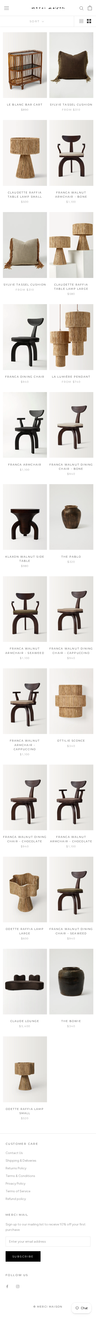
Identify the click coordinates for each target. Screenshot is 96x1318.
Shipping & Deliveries (21, 1161)
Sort (35, 21)
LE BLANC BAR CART (25, 104)
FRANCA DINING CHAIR (25, 376)
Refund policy (16, 1199)
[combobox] (11, 1276)
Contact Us (14, 1153)
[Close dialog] (92, 1207)
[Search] (81, 8)
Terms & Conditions (20, 1176)
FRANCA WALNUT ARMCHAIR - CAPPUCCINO (25, 745)
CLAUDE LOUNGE (24, 1021)
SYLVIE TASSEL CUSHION (71, 104)
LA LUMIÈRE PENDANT (71, 376)
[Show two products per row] (89, 21)
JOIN (48, 1308)
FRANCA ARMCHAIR (25, 464)
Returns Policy (16, 1168)
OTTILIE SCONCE (71, 740)
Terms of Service (18, 1191)
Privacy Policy (15, 1184)
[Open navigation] (6, 8)
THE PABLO (71, 556)
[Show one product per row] (81, 21)
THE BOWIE (71, 1021)
